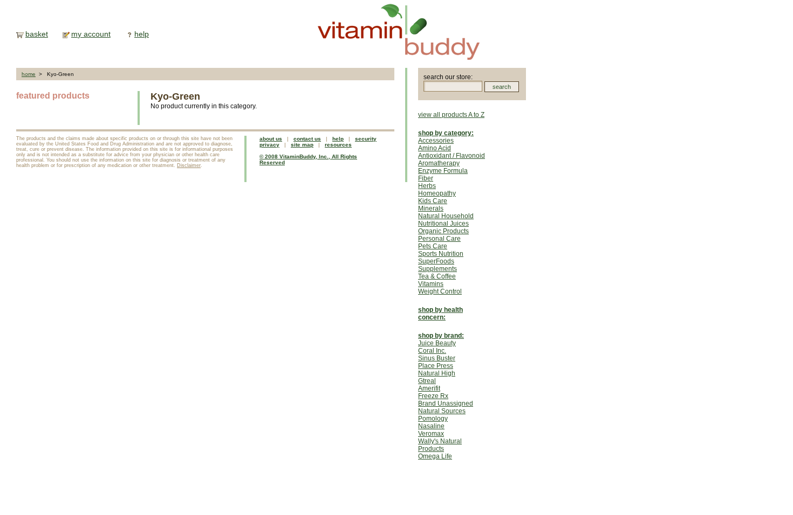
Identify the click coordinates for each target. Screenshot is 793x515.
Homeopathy (437, 193)
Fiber (425, 178)
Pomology (433, 418)
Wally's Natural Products (440, 445)
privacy (269, 145)
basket (36, 34)
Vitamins (430, 284)
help (141, 34)
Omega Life (435, 456)
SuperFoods (436, 261)
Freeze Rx (433, 396)
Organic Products (443, 231)
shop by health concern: (440, 313)
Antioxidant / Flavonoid (451, 155)
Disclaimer (189, 165)
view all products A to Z (451, 115)
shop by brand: (441, 335)
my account (91, 34)
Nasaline (431, 426)
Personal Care (439, 238)
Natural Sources (442, 411)
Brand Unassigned (445, 403)
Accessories (436, 140)
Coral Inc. (432, 350)
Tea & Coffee (437, 276)
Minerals (430, 208)
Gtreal (427, 381)
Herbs (427, 186)
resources (338, 145)
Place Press (435, 366)
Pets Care (432, 246)
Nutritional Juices (443, 223)
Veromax (431, 433)
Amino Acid (434, 148)
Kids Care (432, 201)
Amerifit (429, 388)
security (366, 139)
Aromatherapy (439, 163)
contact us (307, 139)
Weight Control (440, 291)
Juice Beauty (437, 343)
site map (302, 145)
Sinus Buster (436, 358)
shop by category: (446, 133)
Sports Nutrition (440, 254)
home (29, 74)
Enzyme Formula (443, 171)
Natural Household (446, 216)
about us (270, 139)
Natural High (436, 373)
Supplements (437, 269)
